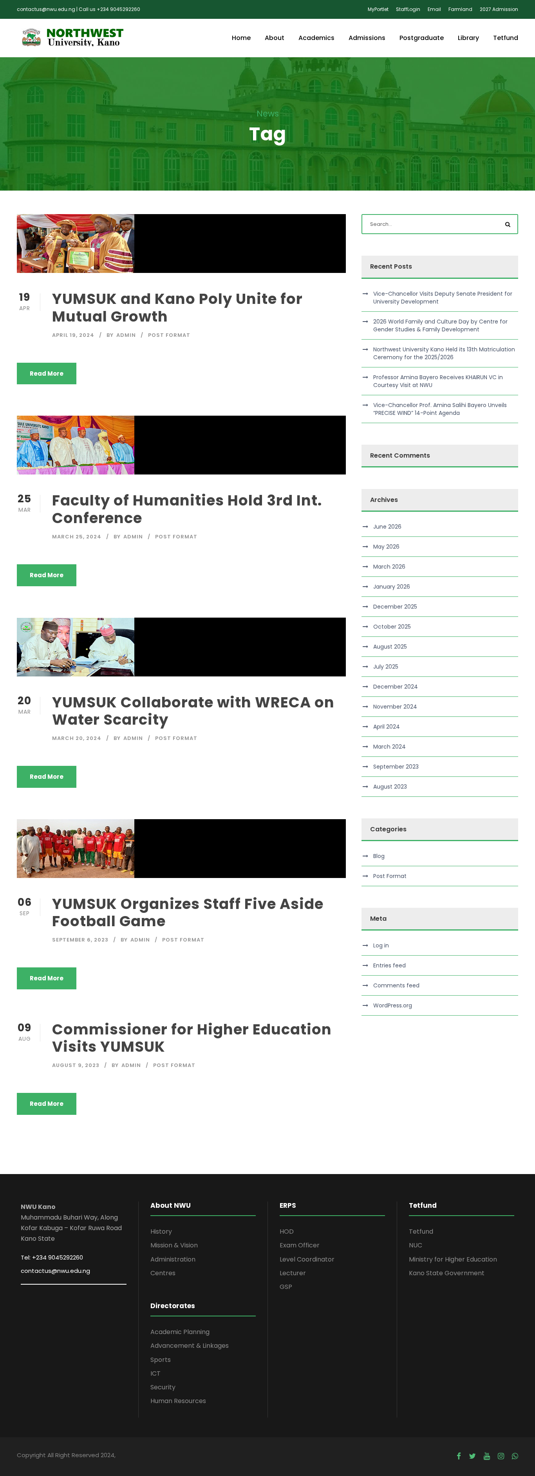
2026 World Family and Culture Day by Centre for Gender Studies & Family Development (440, 325)
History (161, 1231)
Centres (162, 1273)
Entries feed (389, 965)
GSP (286, 1286)
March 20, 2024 (76, 738)
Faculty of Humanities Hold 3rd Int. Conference (187, 509)
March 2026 (389, 567)
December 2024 (395, 687)
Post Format (169, 335)
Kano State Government (446, 1273)
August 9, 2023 (75, 1065)
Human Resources (178, 1400)
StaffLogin (408, 9)
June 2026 (387, 527)
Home (241, 37)
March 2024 (389, 747)
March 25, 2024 (76, 536)
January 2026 (391, 587)
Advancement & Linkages (189, 1345)
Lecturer (293, 1273)
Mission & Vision (174, 1245)
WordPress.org (392, 1005)
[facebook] (459, 1456)
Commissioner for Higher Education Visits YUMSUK (192, 1038)
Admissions (367, 37)
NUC (415, 1245)
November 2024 (395, 707)
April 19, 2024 (73, 335)
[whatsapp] (515, 1456)
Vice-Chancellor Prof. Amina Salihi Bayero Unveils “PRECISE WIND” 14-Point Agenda (440, 409)
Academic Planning (180, 1331)
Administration (172, 1259)
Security (162, 1387)
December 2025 (395, 607)
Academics (316, 37)
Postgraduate (421, 37)
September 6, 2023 (80, 939)
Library (468, 37)
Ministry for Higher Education (453, 1259)
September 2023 (396, 767)
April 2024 (386, 727)
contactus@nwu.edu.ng (55, 1271)
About (274, 37)
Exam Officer (300, 1245)
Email (434, 9)
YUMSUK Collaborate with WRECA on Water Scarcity (193, 711)
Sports (160, 1359)
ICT (155, 1373)
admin (126, 335)
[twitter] (472, 1456)
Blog (379, 856)
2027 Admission (499, 9)
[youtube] (487, 1456)
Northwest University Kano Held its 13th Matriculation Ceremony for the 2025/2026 (444, 353)
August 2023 (390, 787)
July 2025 (385, 667)
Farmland (460, 9)
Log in (381, 945)
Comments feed (396, 985)
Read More (46, 373)
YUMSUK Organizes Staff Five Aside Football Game (188, 912)
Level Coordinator (307, 1259)
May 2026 (386, 547)
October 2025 (392, 627)
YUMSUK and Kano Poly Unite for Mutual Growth (177, 307)
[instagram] (501, 1456)
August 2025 (390, 647)
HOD (287, 1231)
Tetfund (505, 37)
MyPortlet (378, 9)
